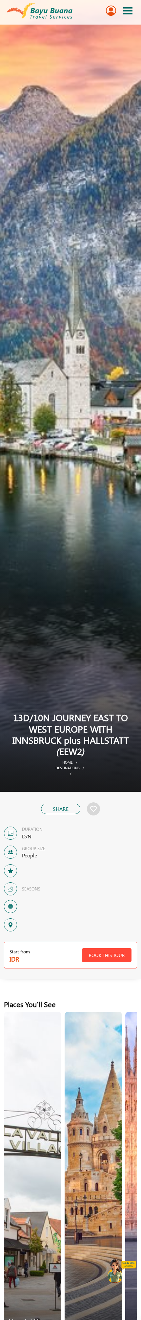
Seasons (31, 888)
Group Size (33, 848)
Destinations (67, 767)
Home (67, 762)
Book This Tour (107, 955)
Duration (32, 829)
